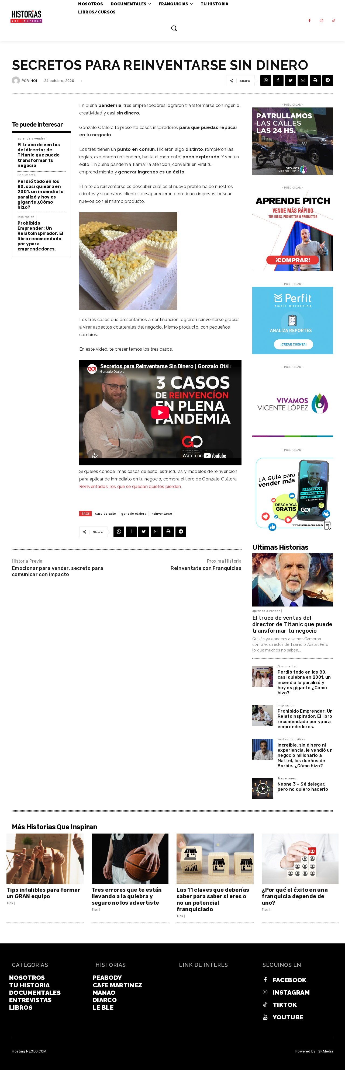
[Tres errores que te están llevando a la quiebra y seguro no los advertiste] (130, 859)
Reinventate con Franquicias (206, 568)
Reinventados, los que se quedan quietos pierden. (130, 486)
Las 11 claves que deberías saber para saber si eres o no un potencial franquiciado (213, 899)
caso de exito (105, 513)
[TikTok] (334, 21)
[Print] (315, 80)
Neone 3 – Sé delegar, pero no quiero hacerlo (303, 787)
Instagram (291, 992)
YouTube (288, 1017)
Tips (9, 903)
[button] (174, 28)
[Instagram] (321, 21)
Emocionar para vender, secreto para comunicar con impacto (57, 571)
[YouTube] (265, 1017)
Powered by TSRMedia (314, 1051)
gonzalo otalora (133, 513)
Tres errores (287, 778)
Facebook (289, 980)
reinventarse (162, 513)
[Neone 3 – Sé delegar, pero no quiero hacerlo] (262, 788)
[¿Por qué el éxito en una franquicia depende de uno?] (300, 859)
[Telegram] (327, 80)
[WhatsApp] (265, 80)
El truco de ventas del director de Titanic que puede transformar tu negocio (39, 155)
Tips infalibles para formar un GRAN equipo (43, 893)
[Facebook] (309, 21)
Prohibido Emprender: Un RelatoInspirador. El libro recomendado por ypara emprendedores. (40, 236)
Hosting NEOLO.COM (29, 1051)
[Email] (303, 80)
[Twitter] (290, 80)
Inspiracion (26, 216)
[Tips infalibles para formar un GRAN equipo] (45, 859)
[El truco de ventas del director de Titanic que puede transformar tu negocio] (292, 580)
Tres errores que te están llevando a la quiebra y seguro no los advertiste (127, 896)
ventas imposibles (291, 739)
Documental (27, 175)
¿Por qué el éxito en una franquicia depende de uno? (295, 896)
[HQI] (17, 80)
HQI (33, 80)
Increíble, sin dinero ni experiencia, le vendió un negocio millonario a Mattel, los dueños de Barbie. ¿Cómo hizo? (305, 755)
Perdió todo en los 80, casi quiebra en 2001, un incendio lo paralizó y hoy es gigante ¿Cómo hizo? (40, 194)
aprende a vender (31, 138)
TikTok (285, 1004)
